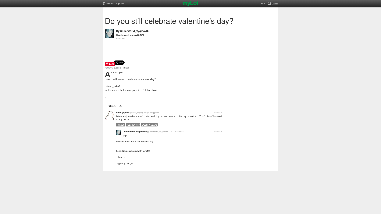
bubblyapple (122, 112)
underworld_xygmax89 (134, 31)
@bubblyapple (135, 112)
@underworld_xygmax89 (127, 34)
